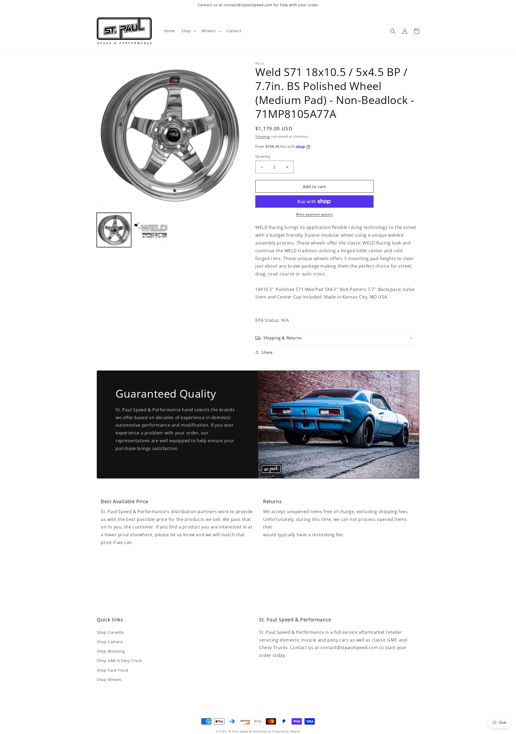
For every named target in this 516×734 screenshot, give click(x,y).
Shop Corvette (110, 632)
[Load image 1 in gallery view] (114, 230)
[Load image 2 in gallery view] (151, 230)
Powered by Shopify (286, 731)
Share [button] (267, 352)
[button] (188, 31)
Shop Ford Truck (112, 670)
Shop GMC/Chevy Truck (119, 660)
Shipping (262, 136)
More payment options (314, 214)
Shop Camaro (110, 641)
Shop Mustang (111, 651)
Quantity (262, 156)
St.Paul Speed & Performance (249, 731)
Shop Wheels (109, 679)
